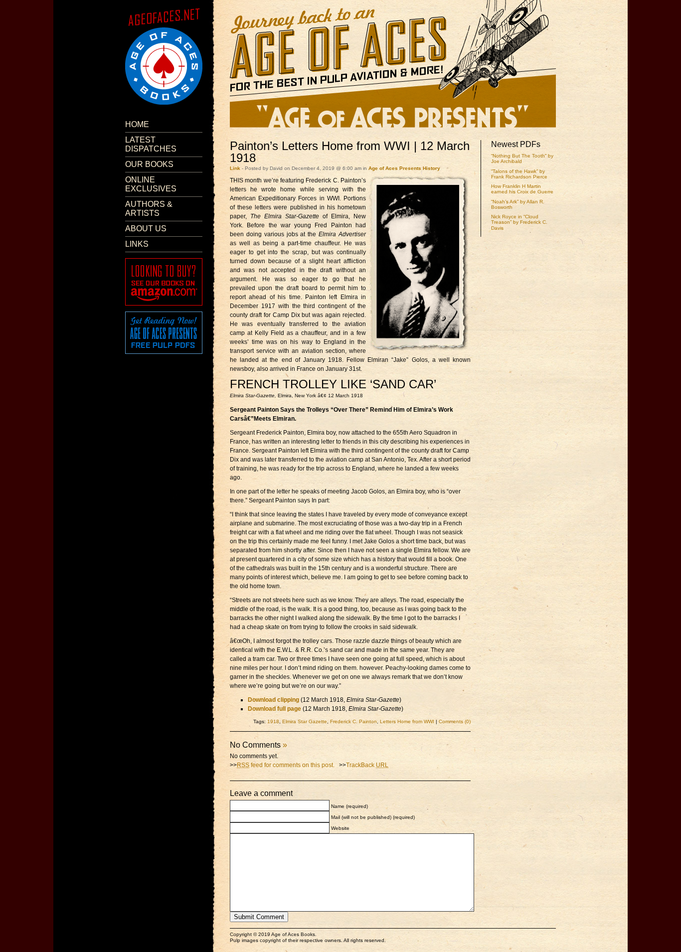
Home (137, 124)
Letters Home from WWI (407, 721)
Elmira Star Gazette (304, 721)
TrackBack (367, 765)
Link (235, 168)
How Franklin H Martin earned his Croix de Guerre (522, 188)
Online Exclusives (150, 184)
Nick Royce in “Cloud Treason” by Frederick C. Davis (519, 222)
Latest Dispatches (150, 144)
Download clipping (273, 699)
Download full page (274, 708)
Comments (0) (455, 721)
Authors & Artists (148, 208)
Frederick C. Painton (353, 721)
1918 (273, 721)
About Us (146, 228)
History (431, 168)
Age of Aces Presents (394, 168)
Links (137, 244)
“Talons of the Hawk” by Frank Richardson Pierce (519, 173)
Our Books (149, 164)
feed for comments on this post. (286, 765)
